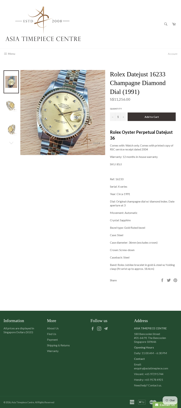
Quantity (116, 108)
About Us (53, 328)
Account (172, 53)
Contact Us (166, 404)
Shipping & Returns (58, 345)
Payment (52, 339)
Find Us (51, 334)
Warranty (53, 351)
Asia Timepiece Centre (22, 402)
